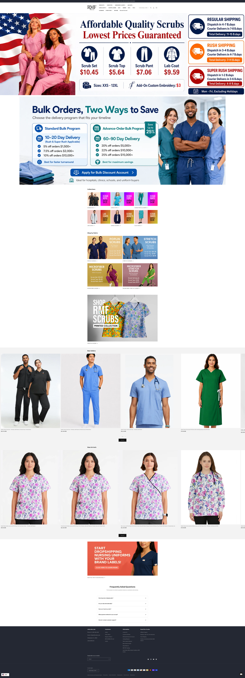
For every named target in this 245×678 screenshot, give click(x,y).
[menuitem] (102, 5)
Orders (106, 632)
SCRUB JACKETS (115, 225)
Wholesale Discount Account (129, 636)
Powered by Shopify (98, 675)
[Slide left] (119, 436)
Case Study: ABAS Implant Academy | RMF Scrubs (131, 651)
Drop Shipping (143, 636)
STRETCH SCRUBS (127, 261)
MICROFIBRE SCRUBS (92, 288)
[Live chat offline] (241, 674)
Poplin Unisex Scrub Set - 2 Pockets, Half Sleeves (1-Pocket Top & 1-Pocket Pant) (16, 429)
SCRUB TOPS (114, 207)
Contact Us (125, 632)
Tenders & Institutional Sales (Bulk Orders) (147, 639)
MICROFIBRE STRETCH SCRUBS (131, 288)
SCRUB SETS (90, 207)
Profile (106, 641)
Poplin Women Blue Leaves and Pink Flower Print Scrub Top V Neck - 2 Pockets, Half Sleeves (18, 526)
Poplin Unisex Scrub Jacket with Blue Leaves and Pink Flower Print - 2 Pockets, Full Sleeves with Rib (199, 526)
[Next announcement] (157, 1)
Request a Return (108, 636)
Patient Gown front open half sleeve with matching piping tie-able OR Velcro (195, 429)
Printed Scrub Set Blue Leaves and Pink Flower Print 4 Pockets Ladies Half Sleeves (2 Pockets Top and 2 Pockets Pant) (83, 526)
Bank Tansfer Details (127, 643)
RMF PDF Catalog (126, 648)
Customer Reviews (126, 634)
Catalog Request (126, 639)
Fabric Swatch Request (127, 641)
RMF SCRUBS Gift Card (109, 639)
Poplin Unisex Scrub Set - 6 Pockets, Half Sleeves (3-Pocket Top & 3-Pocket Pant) (76, 429)
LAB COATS (90, 225)
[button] (150, 7)
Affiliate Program (143, 632)
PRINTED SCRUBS (91, 343)
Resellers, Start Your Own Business (147, 634)
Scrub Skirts (138, 225)
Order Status (107, 634)
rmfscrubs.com (92, 675)
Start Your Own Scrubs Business (95, 577)
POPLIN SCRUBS (91, 261)
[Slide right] (125, 436)
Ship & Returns (126, 645)
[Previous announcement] (87, 1)
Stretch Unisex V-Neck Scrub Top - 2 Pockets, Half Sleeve (131, 429)
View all (122, 440)
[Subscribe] (109, 659)
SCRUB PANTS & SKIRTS (141, 207)
